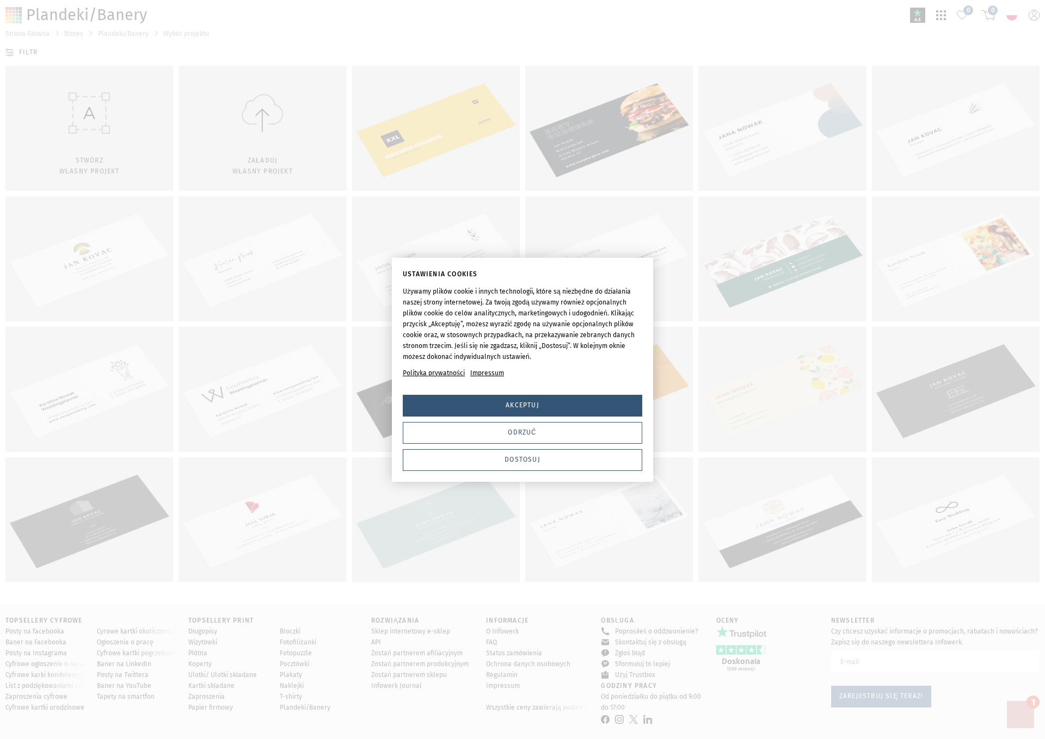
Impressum (487, 373)
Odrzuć (522, 432)
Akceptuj (522, 405)
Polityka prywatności (434, 373)
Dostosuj (522, 459)
